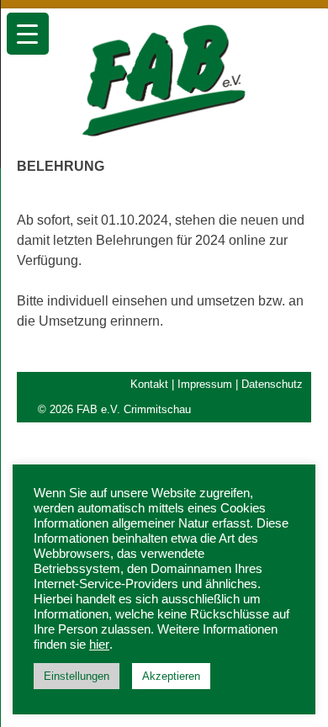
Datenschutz (272, 384)
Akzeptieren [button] (171, 676)
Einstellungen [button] (76, 676)
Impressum (204, 384)
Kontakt (149, 384)
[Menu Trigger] (28, 34)
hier (99, 644)
